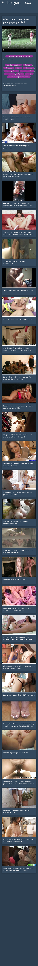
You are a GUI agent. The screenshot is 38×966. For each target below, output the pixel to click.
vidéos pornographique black (18, 77)
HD (18, 68)
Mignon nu (28, 68)
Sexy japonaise (27, 71)
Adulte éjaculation (13, 65)
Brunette (27, 65)
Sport (20, 74)
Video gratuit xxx (16, 2)
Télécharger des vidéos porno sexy (19, 56)
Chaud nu (8, 68)
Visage (29, 74)
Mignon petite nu (11, 71)
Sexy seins (9, 74)
